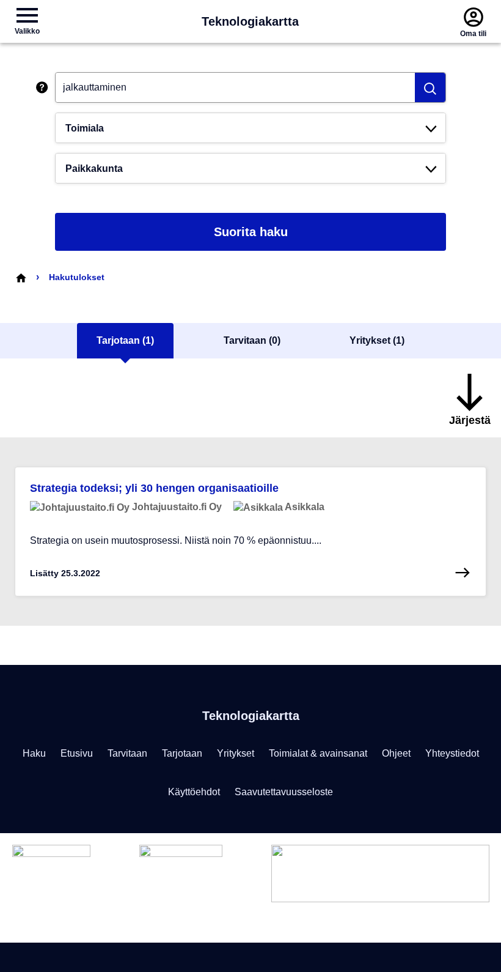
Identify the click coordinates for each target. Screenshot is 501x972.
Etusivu (76, 753)
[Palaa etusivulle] (20, 277)
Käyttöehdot (194, 792)
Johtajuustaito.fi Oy (176, 507)
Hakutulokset (76, 277)
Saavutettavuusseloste (284, 792)
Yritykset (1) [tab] (376, 340)
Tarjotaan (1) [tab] (125, 340)
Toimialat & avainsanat (318, 753)
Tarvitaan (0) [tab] (252, 340)
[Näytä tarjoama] (462, 572)
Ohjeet (396, 753)
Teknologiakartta (250, 21)
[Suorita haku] (430, 87)
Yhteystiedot (452, 753)
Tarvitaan (127, 753)
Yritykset (235, 753)
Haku (34, 753)
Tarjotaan (182, 753)
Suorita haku (251, 232)
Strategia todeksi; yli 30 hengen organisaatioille (154, 488)
